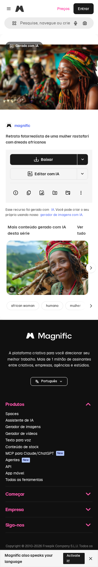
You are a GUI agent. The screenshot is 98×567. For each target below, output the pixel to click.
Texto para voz (18, 440)
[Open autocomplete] (12, 23)
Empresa (14, 509)
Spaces (12, 413)
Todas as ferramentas (24, 479)
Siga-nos (14, 525)
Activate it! (73, 558)
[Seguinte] (91, 268)
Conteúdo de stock (22, 446)
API (8, 466)
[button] (49, 381)
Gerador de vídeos (21, 433)
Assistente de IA (19, 420)
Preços (63, 8)
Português (49, 381)
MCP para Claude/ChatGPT (34, 453)
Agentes (17, 459)
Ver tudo (81, 230)
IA (52, 210)
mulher (75, 306)
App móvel (14, 473)
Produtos (14, 404)
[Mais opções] (80, 192)
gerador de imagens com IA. (61, 215)
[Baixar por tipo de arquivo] (82, 159)
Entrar (83, 8)
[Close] (90, 558)
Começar (14, 494)
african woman (23, 306)
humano (52, 306)
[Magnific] (49, 337)
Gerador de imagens (23, 426)
